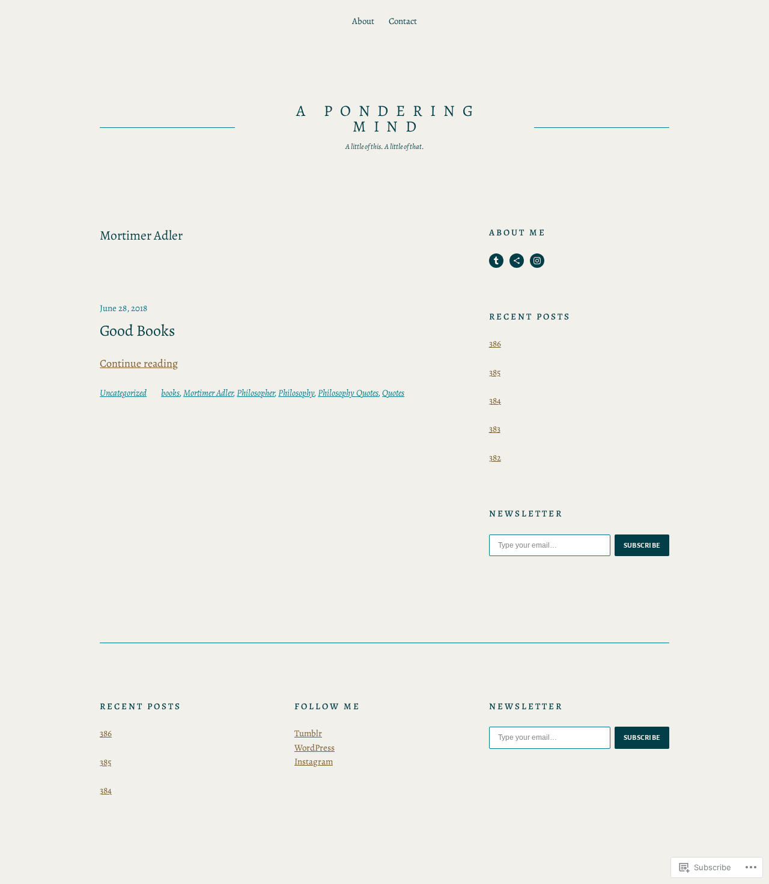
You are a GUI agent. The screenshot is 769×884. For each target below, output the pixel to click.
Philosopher (256, 393)
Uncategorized (123, 393)
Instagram (313, 761)
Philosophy (296, 393)
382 (495, 458)
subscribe (642, 545)
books (170, 393)
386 (495, 344)
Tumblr (308, 733)
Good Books (137, 331)
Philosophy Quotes (348, 393)
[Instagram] (537, 260)
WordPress (314, 748)
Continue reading (139, 363)
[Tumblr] (496, 260)
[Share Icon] (516, 260)
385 (494, 372)
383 (494, 429)
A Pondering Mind (388, 118)
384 (495, 401)
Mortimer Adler (208, 393)
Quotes (393, 393)
